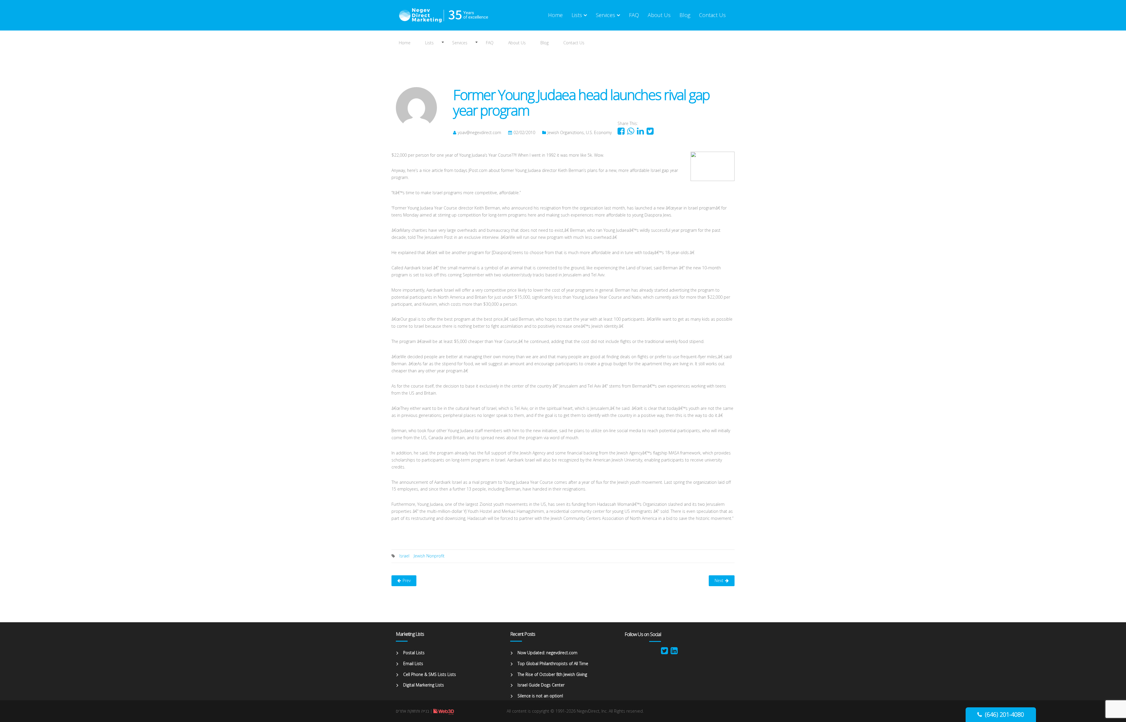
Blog (544, 42)
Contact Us (573, 42)
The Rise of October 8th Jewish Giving (552, 674)
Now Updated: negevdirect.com (547, 652)
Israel (404, 556)
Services (459, 42)
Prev (407, 580)
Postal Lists (414, 652)
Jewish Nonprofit (429, 556)
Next (719, 580)
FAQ (490, 42)
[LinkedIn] (674, 652)
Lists (429, 42)
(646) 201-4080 (1004, 714)
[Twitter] (664, 652)
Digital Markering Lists (423, 685)
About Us (517, 42)
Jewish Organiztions (565, 132)
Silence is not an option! (540, 696)
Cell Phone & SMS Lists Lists (429, 674)
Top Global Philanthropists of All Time (553, 663)
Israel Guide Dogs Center (541, 685)
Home (405, 42)
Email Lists (413, 663)
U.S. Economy (599, 132)
